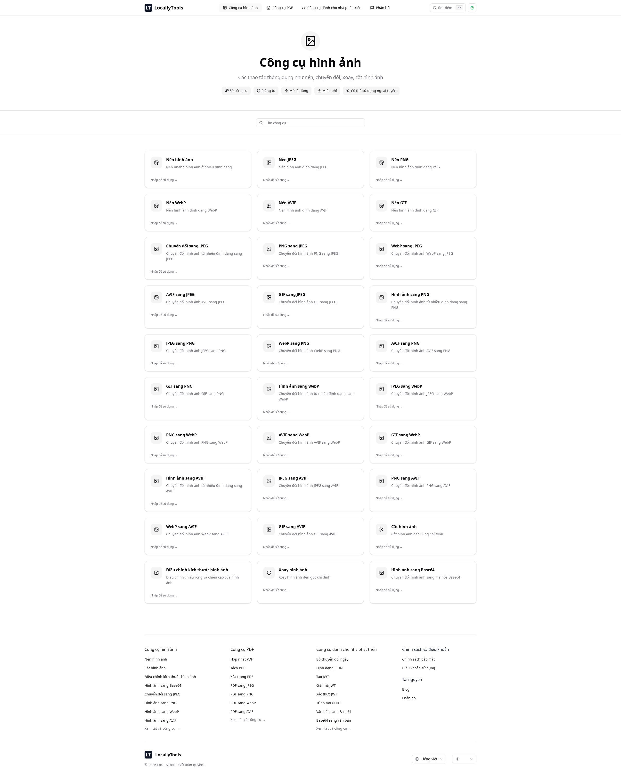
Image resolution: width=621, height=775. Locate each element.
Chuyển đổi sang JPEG (162, 694)
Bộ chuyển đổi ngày (332, 659)
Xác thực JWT (326, 694)
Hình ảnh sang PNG (161, 703)
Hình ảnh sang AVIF (160, 720)
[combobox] (429, 759)
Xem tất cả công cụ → (162, 728)
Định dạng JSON (329, 668)
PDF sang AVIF (241, 711)
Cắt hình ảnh (155, 668)
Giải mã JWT (326, 685)
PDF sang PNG (241, 694)
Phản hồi (383, 7)
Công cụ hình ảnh (243, 7)
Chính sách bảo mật (418, 659)
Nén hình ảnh (156, 659)
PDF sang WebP (243, 703)
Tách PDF (237, 668)
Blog (405, 689)
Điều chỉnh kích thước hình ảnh (170, 676)
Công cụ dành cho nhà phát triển (334, 7)
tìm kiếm (449, 7)
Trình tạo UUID (328, 703)
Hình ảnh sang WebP (162, 711)
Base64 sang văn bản (333, 720)
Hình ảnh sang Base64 (163, 685)
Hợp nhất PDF (241, 659)
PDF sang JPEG (242, 685)
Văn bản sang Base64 (333, 711)
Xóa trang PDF (241, 676)
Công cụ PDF (282, 7)
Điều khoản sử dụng (418, 668)
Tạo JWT (322, 676)
